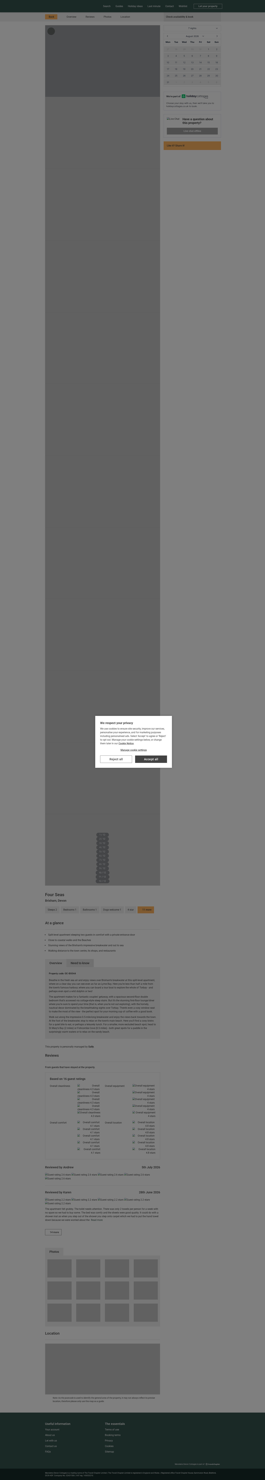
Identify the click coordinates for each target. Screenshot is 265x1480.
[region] (133, 742)
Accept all (151, 759)
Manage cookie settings (134, 750)
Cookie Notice (126, 743)
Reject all (116, 759)
